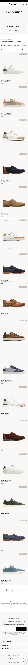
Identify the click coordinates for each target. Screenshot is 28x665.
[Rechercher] (4, 4)
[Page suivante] (20, 590)
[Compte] (24, 4)
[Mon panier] (26, 4)
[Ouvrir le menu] (2, 4)
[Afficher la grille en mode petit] (4, 49)
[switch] (24, 662)
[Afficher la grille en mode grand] (3, 49)
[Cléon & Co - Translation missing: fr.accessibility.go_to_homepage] (13, 4)
